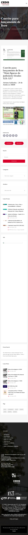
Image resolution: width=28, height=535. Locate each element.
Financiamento (7, 436)
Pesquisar (14, 161)
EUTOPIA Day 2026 (12, 386)
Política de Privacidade (8, 437)
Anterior (9, 143)
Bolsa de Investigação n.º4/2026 (15, 369)
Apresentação (6, 434)
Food (5, 411)
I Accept (14, 530)
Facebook (11, 446)
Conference (10, 409)
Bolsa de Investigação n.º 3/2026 (15, 380)
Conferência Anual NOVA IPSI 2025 (16, 225)
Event (16, 409)
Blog (8, 28)
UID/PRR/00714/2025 (13, 511)
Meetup (9, 411)
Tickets (15, 411)
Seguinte (19, 143)
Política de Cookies (8, 439)
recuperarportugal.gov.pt (17, 515)
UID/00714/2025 (19, 509)
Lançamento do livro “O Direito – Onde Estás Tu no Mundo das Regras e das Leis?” (16, 392)
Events (21, 409)
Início (4, 28)
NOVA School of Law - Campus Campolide (16, 229)
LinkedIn (16, 446)
